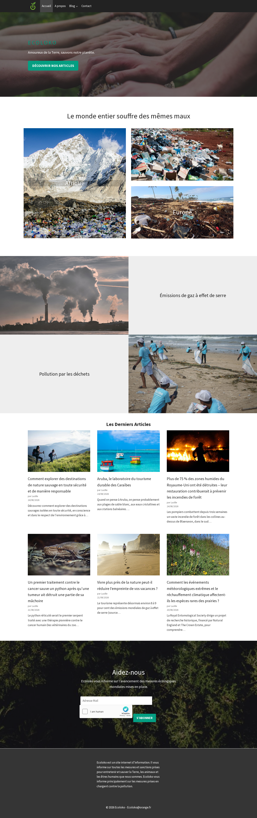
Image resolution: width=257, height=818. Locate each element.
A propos (60, 6)
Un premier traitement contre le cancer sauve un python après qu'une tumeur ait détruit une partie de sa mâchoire (58, 591)
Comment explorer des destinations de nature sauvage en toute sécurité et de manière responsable (57, 485)
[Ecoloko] (33, 6)
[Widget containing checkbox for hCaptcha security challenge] (106, 711)
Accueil (46, 6)
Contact (86, 6)
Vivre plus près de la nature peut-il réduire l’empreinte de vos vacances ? (127, 585)
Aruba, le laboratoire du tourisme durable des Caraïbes (124, 481)
